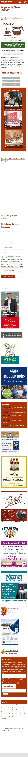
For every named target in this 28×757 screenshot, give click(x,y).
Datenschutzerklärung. (16, 263)
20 (1, 715)
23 (12, 715)
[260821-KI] (14, 130)
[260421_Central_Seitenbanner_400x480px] (14, 492)
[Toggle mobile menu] (20, 2)
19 (24, 713)
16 (12, 713)
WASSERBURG (4, 218)
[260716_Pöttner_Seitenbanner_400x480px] (14, 571)
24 (16, 715)
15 (9, 713)
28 (5, 717)
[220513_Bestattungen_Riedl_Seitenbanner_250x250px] (14, 542)
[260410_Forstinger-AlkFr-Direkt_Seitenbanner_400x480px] (14, 457)
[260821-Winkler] (13, 112)
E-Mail (4, 673)
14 (5, 713)
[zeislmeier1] (10, 649)
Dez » (5, 718)
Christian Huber (6, 215)
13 (1, 713)
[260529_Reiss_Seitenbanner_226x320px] (10, 620)
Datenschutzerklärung (15, 679)
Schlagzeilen (11, 216)
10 (16, 711)
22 (9, 715)
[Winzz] (10, 341)
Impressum (17, 728)
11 (20, 711)
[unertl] (10, 527)
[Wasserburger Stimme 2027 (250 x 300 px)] (10, 432)
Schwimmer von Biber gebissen (17, 412)
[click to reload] (9, 686)
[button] (6, 78)
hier (24, 671)
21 (5, 715)
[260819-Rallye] (13, 93)
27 (1, 717)
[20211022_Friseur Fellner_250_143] (10, 606)
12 (24, 711)
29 (9, 717)
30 (12, 717)
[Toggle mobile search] (25, 2)
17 (16, 713)
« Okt (2, 718)
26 (24, 715)
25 (20, 715)
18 (20, 713)
